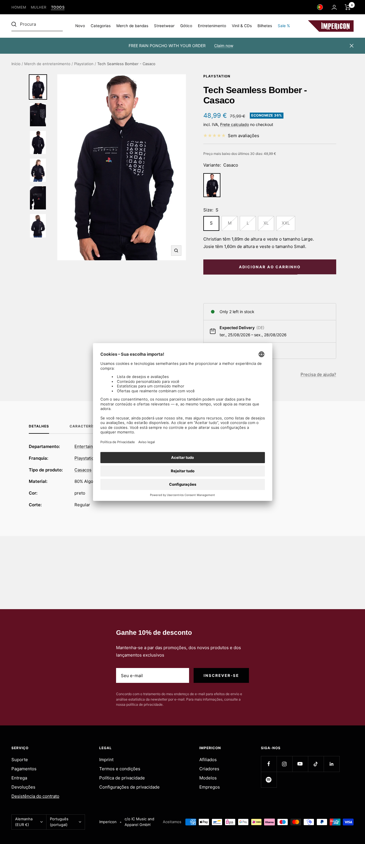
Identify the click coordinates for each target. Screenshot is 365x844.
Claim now (223, 45)
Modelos (208, 778)
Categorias (101, 25)
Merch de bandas (132, 25)
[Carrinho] (348, 7)
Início (16, 63)
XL (266, 223)
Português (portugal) (59, 822)
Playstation (84, 63)
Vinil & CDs (242, 25)
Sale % (284, 25)
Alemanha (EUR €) (24, 822)
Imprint (106, 759)
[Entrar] (334, 7)
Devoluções (23, 787)
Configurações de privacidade (129, 787)
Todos (58, 7)
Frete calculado (234, 124)
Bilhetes (264, 25)
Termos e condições (119, 768)
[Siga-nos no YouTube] (300, 764)
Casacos (83, 470)
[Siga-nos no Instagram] (284, 764)
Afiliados (208, 759)
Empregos (209, 787)
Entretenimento (212, 25)
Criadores (209, 768)
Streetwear (164, 25)
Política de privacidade (122, 778)
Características (88, 426)
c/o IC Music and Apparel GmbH (139, 822)
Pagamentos (23, 768)
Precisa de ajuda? (318, 374)
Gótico (186, 25)
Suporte (19, 759)
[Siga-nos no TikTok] (316, 764)
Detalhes (39, 426)
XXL (286, 223)
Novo (80, 25)
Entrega (19, 778)
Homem (18, 7)
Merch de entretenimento (47, 63)
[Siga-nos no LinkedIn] (331, 764)
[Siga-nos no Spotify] (269, 779)
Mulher (38, 7)
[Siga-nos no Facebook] (269, 764)
